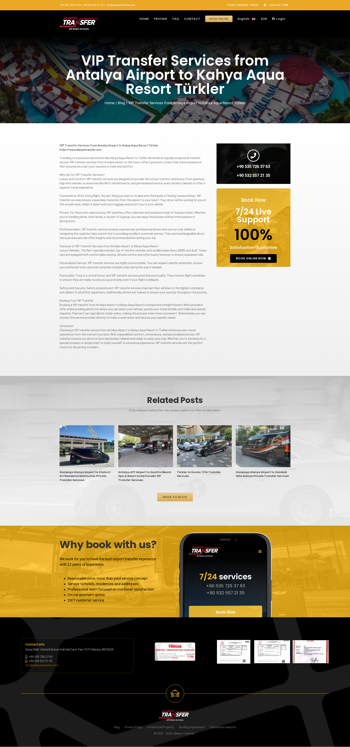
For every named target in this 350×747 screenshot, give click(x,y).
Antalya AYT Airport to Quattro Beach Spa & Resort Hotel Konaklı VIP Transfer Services (144, 476)
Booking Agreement (192, 727)
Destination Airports (223, 727)
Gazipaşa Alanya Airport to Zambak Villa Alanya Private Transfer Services (262, 474)
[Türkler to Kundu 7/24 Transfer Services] (204, 446)
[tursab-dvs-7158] (175, 644)
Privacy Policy (133, 727)
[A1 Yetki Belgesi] (272, 651)
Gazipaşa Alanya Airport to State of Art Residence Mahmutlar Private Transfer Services (85, 476)
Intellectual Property (161, 727)
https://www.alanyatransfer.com (81, 149)
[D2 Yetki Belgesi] (233, 651)
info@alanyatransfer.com (121, 5)
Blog (117, 727)
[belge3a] (310, 651)
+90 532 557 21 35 (93, 5)
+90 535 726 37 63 (70, 5)
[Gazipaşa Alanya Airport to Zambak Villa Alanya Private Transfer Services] (263, 446)
